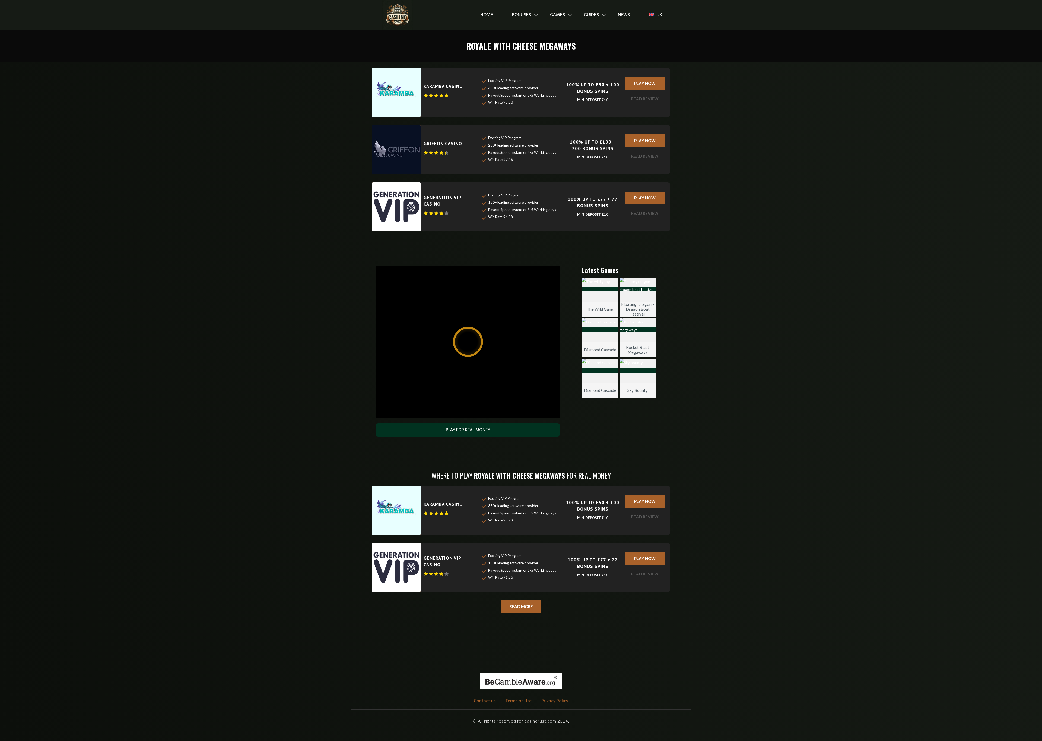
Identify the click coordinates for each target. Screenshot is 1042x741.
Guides (591, 15)
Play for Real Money (468, 430)
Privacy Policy (554, 701)
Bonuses (521, 15)
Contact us (484, 701)
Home (486, 15)
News (624, 15)
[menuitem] (487, 15)
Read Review (645, 98)
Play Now (645, 83)
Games (557, 15)
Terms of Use (518, 701)
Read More (521, 606)
